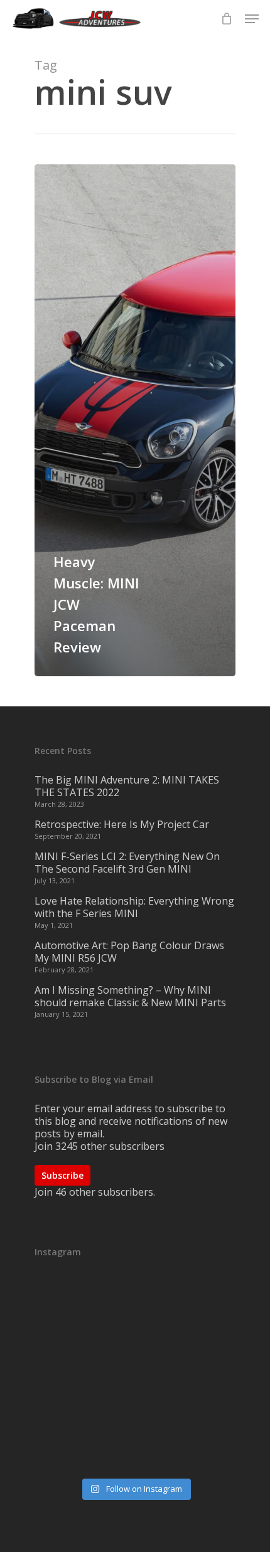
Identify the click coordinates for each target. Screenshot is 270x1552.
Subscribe (62, 1175)
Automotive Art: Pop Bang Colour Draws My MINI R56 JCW (129, 951)
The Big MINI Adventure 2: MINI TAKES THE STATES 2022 (127, 786)
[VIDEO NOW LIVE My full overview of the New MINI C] (135, 1375)
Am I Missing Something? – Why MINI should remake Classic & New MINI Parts (130, 996)
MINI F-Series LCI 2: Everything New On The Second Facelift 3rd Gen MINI (127, 862)
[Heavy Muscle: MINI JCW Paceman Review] (135, 420)
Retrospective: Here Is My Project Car (122, 824)
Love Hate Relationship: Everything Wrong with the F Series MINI (134, 907)
